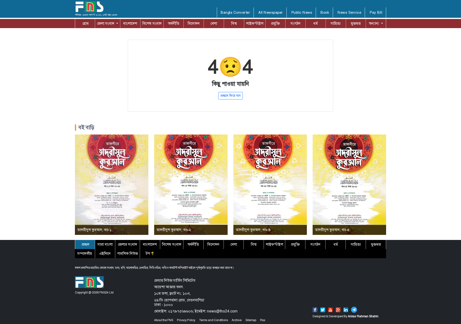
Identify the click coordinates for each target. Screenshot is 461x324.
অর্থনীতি (173, 23)
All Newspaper (270, 12)
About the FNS (163, 320)
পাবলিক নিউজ (127, 253)
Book (325, 12)
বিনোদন (194, 23)
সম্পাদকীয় (84, 253)
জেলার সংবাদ (127, 244)
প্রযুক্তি (275, 23)
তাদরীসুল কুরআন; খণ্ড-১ (94, 229)
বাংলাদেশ (130, 23)
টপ (148, 253)
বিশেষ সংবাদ (152, 23)
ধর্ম (315, 23)
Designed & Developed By (345, 316)
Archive (237, 320)
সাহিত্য (336, 23)
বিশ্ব (234, 23)
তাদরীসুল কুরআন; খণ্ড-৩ (253, 229)
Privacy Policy (186, 320)
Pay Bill (376, 12)
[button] (107, 23)
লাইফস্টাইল (254, 23)
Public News (301, 12)
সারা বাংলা (105, 244)
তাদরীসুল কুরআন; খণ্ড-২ (174, 229)
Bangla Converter (235, 12)
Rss (262, 320)
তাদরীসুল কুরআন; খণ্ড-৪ (332, 229)
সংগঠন (296, 23)
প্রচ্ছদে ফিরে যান (230, 95)
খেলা (213, 23)
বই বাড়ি (86, 127)
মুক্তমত (356, 23)
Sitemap (250, 320)
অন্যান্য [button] (374, 23)
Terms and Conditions (213, 320)
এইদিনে (105, 253)
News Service (349, 12)
